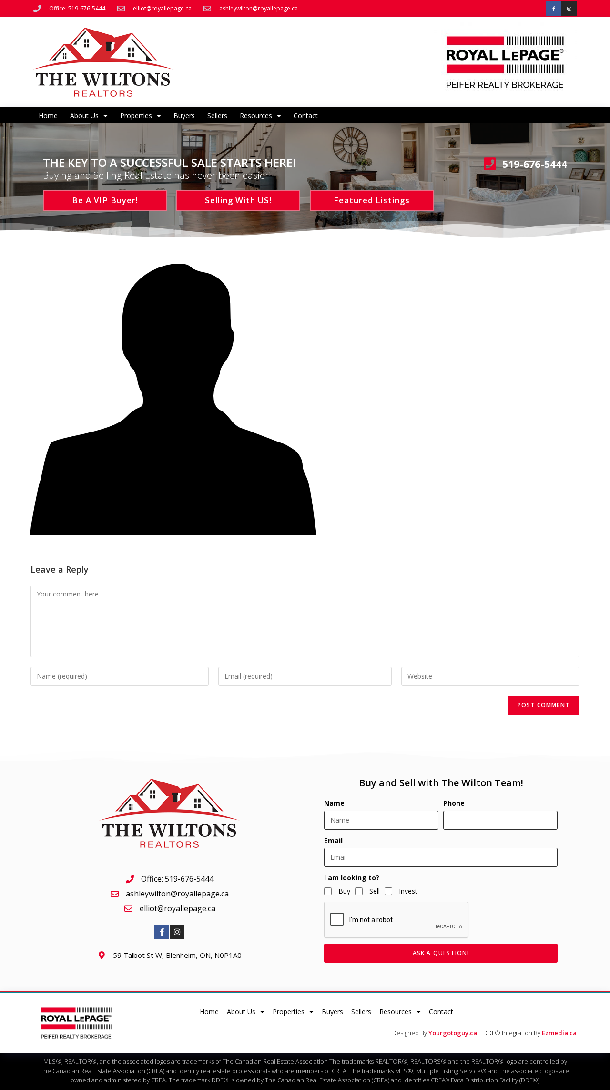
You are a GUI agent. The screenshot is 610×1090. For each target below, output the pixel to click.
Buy (344, 890)
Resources (256, 115)
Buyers (184, 115)
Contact (306, 115)
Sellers (217, 115)
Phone (454, 803)
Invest (408, 890)
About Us (84, 115)
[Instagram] (569, 8)
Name (334, 803)
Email (333, 840)
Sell (374, 890)
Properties (136, 115)
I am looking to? (351, 877)
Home (48, 115)
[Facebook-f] (553, 8)
